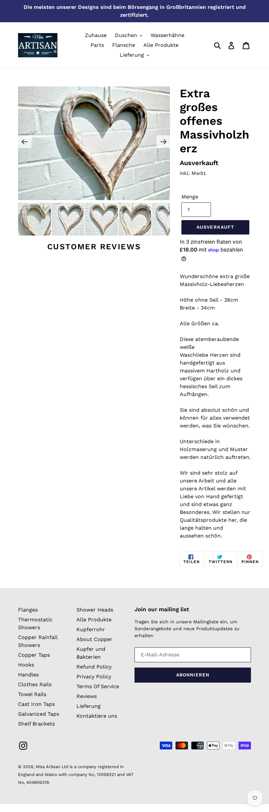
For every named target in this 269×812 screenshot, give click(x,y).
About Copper (94, 639)
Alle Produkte (94, 619)
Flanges (28, 610)
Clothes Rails (35, 684)
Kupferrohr (90, 629)
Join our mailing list (161, 609)
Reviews (86, 696)
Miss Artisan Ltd (52, 766)
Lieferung (88, 706)
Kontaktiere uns (96, 716)
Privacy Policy (93, 676)
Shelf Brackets (36, 724)
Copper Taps (34, 655)
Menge (189, 197)
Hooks (26, 665)
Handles (28, 674)
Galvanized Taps (38, 714)
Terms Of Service (97, 686)
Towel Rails (32, 694)
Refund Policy (94, 667)
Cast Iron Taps (36, 704)
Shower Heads (94, 610)
